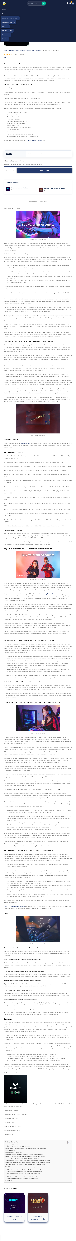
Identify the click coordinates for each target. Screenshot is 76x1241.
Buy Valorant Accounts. (12, 1145)
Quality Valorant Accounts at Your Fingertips (19, 1146)
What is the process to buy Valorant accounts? (21, 1175)
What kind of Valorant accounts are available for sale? (23, 1176)
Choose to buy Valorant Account (15, 161)
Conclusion (9, 1180)
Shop (3, 14)
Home (4, 10)
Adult (4, 39)
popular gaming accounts (34, 140)
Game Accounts (37, 50)
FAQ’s (8, 1166)
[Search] (44, 3)
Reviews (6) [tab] (43, 202)
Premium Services (13, 50)
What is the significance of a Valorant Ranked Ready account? (25, 1169)
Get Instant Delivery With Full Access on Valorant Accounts (24, 1158)
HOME (5, 50)
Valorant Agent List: (11, 1150)
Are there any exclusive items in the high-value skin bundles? (25, 1173)
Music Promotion (7, 22)
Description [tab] (33, 202)
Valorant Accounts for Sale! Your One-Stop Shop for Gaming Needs (25, 1164)
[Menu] (73, 3)
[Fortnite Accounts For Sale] (14, 1203)
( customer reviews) (18, 54)
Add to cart (44, 170)
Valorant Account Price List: (14, 1152)
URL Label (9, 154)
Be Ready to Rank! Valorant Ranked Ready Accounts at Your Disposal (25, 1156)
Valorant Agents (25, 443)
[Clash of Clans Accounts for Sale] (38, 1203)
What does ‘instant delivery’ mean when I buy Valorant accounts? (25, 1171)
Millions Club (6, 30)
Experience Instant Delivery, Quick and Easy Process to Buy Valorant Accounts (28, 1162)
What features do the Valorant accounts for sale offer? (22, 1168)
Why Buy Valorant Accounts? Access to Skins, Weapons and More (24, 1154)
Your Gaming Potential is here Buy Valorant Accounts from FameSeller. (26, 1148)
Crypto (4, 26)
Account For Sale (25, 50)
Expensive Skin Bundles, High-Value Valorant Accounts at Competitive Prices (28, 1160)
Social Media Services (9, 18)
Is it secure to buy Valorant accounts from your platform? (23, 1178)
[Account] (67, 3)
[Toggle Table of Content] (68, 1142)
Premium (5, 35)
